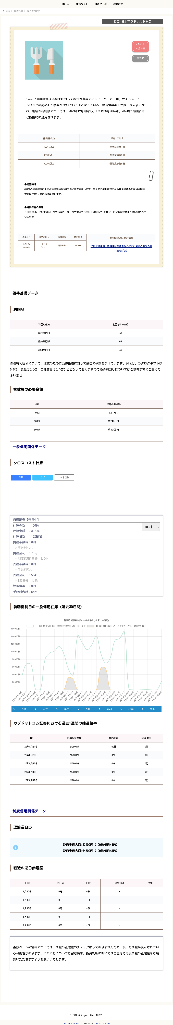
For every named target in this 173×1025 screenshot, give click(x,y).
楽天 (66, 709)
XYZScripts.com (103, 1023)
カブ (42, 477)
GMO (109, 709)
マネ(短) (64, 477)
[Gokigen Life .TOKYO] (6, 8)
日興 (20, 477)
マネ (152, 709)
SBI (88, 709)
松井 (131, 709)
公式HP (140, 58)
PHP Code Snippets (72, 1023)
